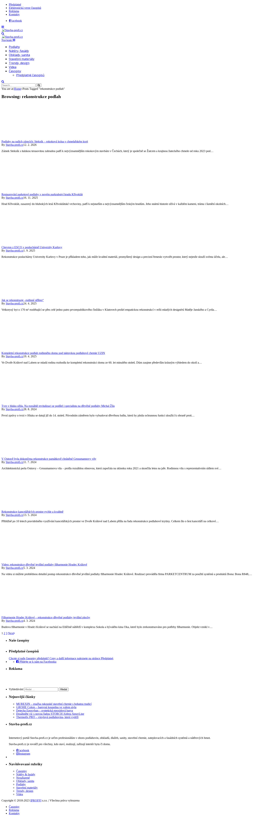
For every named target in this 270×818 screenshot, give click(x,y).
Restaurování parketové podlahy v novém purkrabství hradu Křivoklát (42, 194)
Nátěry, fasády (19, 51)
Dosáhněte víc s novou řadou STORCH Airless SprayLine (50, 713)
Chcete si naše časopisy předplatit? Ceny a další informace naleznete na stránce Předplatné (61, 658)
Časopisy (15, 71)
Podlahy (14, 47)
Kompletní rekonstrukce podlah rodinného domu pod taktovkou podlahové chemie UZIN (53, 353)
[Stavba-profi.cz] (12, 30)
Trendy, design (19, 63)
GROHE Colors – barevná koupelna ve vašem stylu (46, 707)
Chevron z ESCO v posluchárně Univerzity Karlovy (31, 247)
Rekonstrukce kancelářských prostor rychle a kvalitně (32, 511)
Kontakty (14, 14)
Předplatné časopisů (30, 75)
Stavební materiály (21, 59)
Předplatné (15, 4)
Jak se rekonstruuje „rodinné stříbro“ (22, 300)
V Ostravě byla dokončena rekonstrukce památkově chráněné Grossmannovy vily (48, 458)
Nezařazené (23, 777)
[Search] (2, 33)
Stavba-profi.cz (14, 144)
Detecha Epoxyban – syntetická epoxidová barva (44, 710)
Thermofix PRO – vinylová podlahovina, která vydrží (47, 717)
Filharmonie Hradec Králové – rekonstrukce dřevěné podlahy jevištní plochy (45, 617)
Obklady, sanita (19, 55)
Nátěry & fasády (25, 774)
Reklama (14, 11)
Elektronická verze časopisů (25, 7)
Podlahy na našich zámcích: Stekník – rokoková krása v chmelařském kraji (44, 141)
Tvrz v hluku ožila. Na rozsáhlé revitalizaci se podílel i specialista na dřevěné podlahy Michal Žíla (58, 405)
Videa (12, 67)
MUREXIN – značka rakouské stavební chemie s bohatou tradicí (53, 703)
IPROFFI (35, 800)
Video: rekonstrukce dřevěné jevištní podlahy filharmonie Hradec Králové (44, 564)
